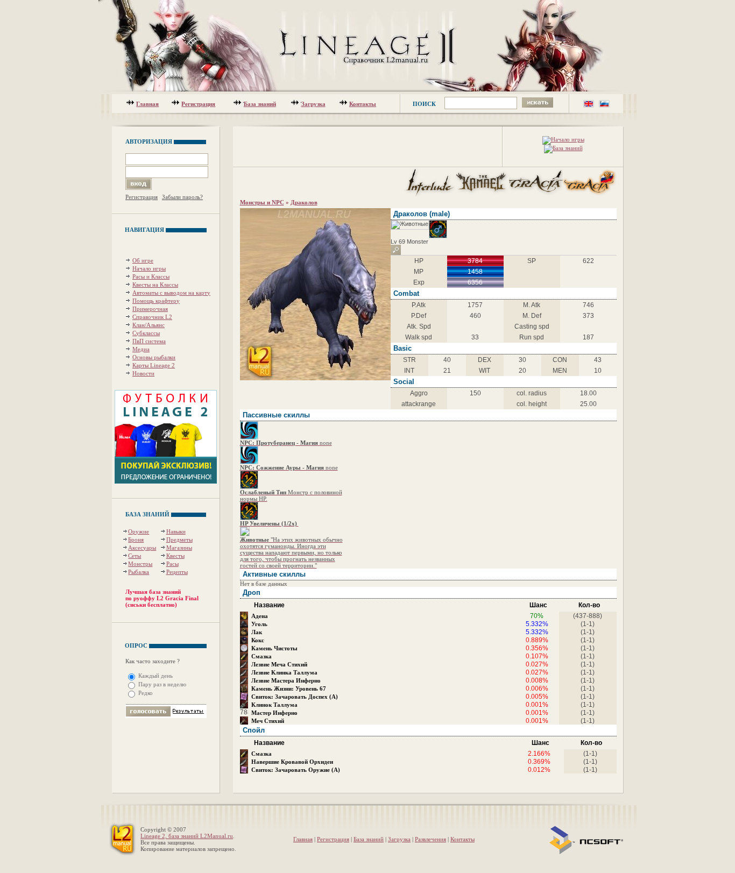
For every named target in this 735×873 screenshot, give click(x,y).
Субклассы (146, 333)
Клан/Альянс (148, 325)
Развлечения (430, 839)
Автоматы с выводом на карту (171, 292)
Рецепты (177, 572)
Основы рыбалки (153, 357)
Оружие (138, 531)
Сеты (134, 555)
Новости (143, 373)
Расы (172, 563)
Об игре (142, 260)
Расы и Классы (150, 276)
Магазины (179, 547)
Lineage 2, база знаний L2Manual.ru (186, 836)
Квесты (175, 555)
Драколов (304, 202)
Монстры (140, 563)
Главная (147, 104)
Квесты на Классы (155, 284)
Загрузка (313, 104)
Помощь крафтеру (156, 300)
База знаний (260, 104)
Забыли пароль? (182, 197)
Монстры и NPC (262, 202)
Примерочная (150, 309)
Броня (136, 539)
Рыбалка (138, 572)
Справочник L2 (152, 317)
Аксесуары (142, 547)
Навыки (176, 531)
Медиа (141, 349)
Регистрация (198, 104)
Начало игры (149, 268)
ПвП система (149, 341)
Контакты (362, 104)
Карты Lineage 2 (153, 365)
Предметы (179, 539)
